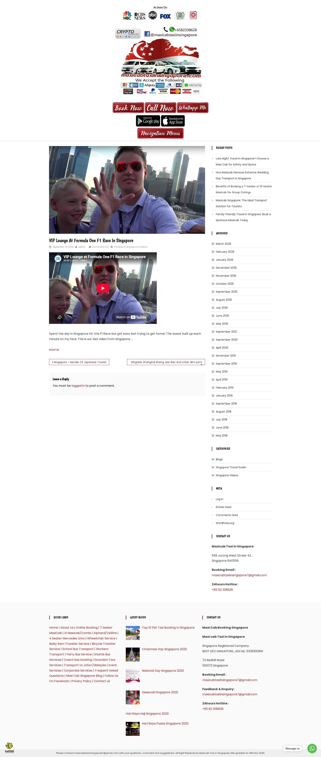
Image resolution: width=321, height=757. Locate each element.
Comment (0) (100, 247)
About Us (67, 627)
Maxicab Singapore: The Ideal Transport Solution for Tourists (241, 203)
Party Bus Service (79, 654)
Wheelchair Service (101, 638)
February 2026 (225, 252)
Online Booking (87, 627)
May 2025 (222, 324)
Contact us (102, 681)
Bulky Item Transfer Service (69, 644)
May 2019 (222, 371)
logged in (78, 386)
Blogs (219, 459)
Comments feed (227, 515)
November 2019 (226, 356)
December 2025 (226, 268)
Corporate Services (78, 670)
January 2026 (224, 260)
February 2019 (225, 387)
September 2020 (227, 340)
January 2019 (224, 395)
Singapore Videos (137, 247)
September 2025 (226, 292)
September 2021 (226, 332)
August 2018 (223, 411)
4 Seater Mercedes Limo (67, 638)
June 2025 (222, 316)
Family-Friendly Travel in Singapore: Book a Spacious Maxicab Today (243, 217)
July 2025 (222, 308)
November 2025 (226, 276)
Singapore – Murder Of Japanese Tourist (80, 362)
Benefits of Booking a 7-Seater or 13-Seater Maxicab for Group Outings (244, 189)
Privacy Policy (81, 681)
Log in (219, 499)
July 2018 (221, 419)
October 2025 (225, 284)
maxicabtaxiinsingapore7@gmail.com (239, 575)
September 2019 (226, 363)
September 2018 (226, 403)
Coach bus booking (78, 660)
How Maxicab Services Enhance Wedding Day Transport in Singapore (242, 175)
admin (82, 246)
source (54, 349)
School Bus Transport (78, 649)
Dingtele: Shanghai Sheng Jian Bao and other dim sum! (166, 362)
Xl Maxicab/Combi (77, 633)
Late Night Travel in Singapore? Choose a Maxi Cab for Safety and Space (242, 161)
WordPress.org (225, 523)
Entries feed (223, 507)
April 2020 (222, 348)
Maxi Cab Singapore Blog (84, 676)
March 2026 (223, 244)
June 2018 (222, 427)
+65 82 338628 (222, 590)
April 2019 (222, 379)
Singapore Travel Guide (231, 467)
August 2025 (224, 300)
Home (53, 627)
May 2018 (222, 435)
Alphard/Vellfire (105, 633)
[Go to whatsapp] (312, 748)
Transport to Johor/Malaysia (85, 665)
